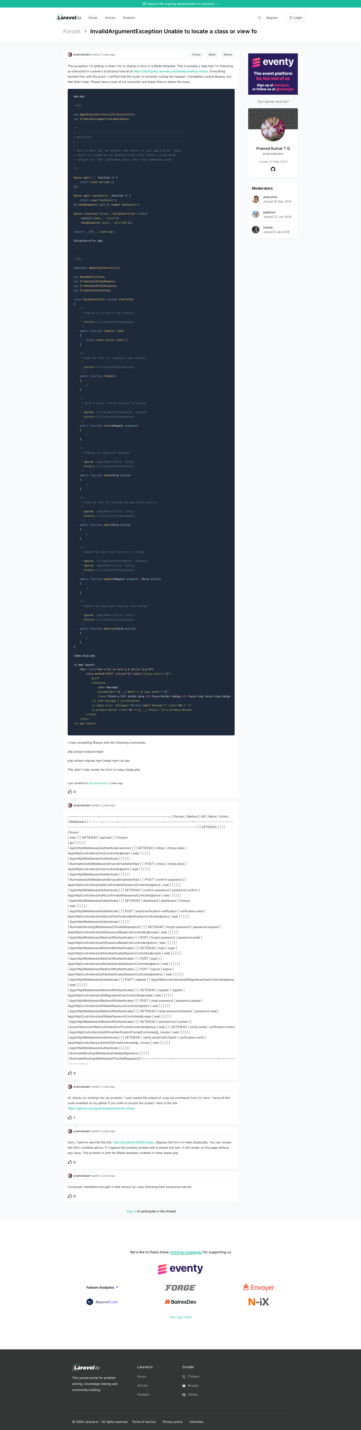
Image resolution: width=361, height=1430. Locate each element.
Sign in (131, 1211)
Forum (93, 18)
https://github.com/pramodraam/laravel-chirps (101, 1108)
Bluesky (193, 1385)
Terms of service (144, 1422)
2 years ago (107, 805)
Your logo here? (180, 1317)
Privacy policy (173, 1422)
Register (272, 18)
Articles (110, 18)
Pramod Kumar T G (273, 151)
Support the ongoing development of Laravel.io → (182, 4)
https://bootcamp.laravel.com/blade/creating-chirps (170, 71)
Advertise (196, 1422)
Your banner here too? (273, 101)
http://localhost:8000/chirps (133, 1142)
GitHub (192, 1394)
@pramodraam (98, 783)
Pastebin (129, 18)
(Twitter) (193, 1376)
